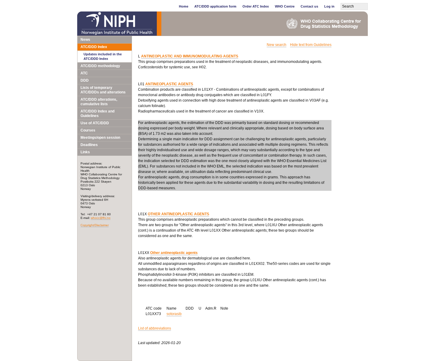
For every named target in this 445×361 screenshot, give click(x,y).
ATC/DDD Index (94, 47)
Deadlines (89, 145)
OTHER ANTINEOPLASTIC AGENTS (178, 214)
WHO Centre (285, 6)
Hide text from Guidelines (310, 45)
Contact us (309, 6)
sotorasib (174, 314)
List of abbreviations (154, 328)
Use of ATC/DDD (95, 123)
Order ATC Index (255, 6)
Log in (329, 6)
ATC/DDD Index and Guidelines (97, 113)
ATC (84, 73)
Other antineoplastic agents (174, 253)
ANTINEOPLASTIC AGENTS (169, 84)
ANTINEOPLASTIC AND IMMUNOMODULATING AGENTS (189, 56)
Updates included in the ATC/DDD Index (103, 56)
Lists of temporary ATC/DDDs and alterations (103, 90)
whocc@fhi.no (100, 218)
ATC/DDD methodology (100, 66)
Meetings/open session (100, 137)
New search (276, 45)
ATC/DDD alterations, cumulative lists (99, 101)
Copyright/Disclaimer (95, 225)
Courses (88, 130)
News (85, 39)
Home (183, 6)
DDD (85, 80)
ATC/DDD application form (215, 6)
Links (85, 152)
